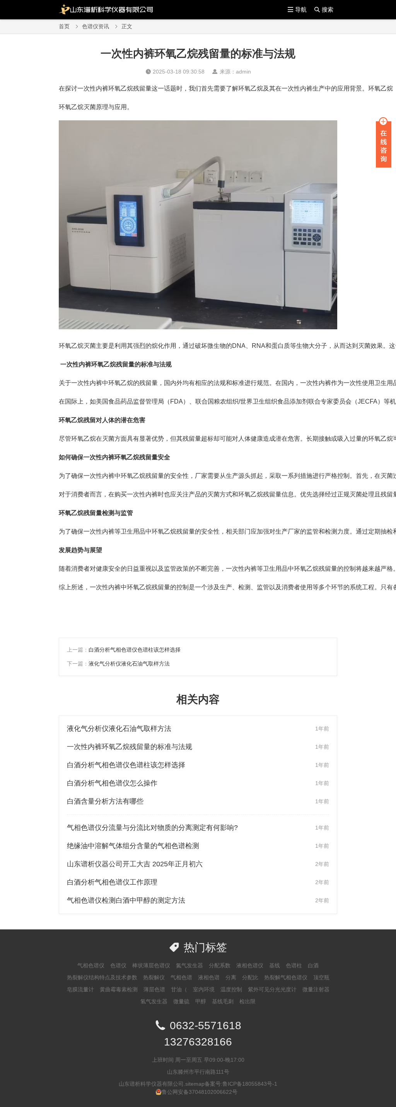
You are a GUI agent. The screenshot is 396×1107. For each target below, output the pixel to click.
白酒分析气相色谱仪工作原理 (112, 882)
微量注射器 (315, 989)
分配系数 (219, 965)
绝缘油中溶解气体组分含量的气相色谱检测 (133, 846)
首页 (64, 26)
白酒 (313, 965)
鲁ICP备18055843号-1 (249, 1084)
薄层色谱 (154, 989)
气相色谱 (181, 977)
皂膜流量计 (80, 989)
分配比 (250, 977)
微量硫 (181, 1001)
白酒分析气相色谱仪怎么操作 (112, 783)
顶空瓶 (321, 977)
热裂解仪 (154, 977)
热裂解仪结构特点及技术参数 (102, 977)
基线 (274, 965)
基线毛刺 (223, 1001)
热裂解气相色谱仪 (285, 977)
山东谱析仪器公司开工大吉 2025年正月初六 (135, 864)
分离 (230, 977)
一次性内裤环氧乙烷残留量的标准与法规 (129, 747)
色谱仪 (118, 965)
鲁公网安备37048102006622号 (199, 1092)
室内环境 (204, 989)
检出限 (247, 1001)
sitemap (195, 1084)
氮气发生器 (189, 965)
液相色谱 (209, 977)
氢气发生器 (153, 1001)
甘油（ (179, 989)
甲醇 (200, 1001)
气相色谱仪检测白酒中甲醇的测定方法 (126, 900)
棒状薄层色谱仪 (151, 965)
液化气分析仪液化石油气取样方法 (129, 663)
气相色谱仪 (90, 965)
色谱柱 (294, 965)
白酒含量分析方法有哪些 (105, 801)
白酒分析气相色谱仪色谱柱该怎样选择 (135, 650)
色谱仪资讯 (95, 26)
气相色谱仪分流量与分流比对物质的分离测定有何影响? (152, 828)
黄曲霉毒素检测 (119, 989)
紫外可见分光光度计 (272, 989)
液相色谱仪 (249, 965)
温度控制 (231, 989)
